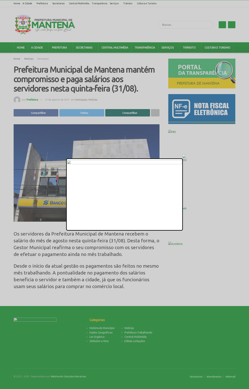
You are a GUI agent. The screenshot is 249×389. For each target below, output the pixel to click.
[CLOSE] (185, 158)
